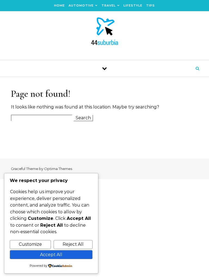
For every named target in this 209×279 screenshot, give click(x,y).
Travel (109, 5)
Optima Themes (58, 168)
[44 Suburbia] (104, 33)
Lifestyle (133, 5)
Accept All (51, 254)
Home (59, 5)
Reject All (73, 244)
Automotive (81, 5)
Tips (150, 5)
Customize (30, 244)
